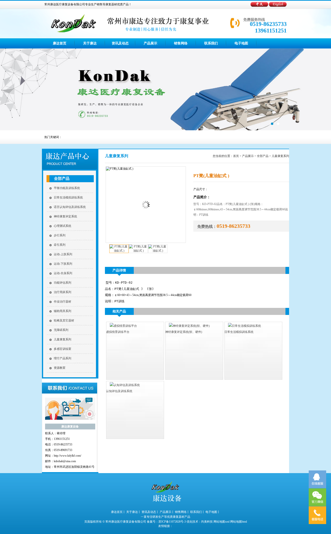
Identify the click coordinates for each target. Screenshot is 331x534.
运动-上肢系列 (63, 254)
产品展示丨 (167, 512)
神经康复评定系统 (65, 216)
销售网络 (181, 43)
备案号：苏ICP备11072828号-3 (166, 521)
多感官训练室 (62, 349)
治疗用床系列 (62, 292)
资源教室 (59, 368)
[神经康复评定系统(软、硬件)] (187, 326)
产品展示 (150, 43)
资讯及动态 (120, 43)
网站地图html (238, 521)
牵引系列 (59, 244)
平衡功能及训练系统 (67, 188)
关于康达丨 (133, 512)
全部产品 (62, 178)
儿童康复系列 (62, 339)
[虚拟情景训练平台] (121, 326)
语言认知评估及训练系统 (70, 207)
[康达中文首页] (260, 6)
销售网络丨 (182, 512)
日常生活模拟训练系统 (68, 197)
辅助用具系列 (62, 311)
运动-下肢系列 (63, 263)
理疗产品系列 (62, 358)
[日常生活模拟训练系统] (242, 326)
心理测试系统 (62, 226)
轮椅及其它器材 (64, 320)
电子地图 (241, 43)
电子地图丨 (212, 512)
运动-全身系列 (63, 273)
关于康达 (90, 43)
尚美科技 (207, 521)
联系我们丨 (197, 512)
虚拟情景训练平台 (117, 332)
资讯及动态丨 (150, 512)
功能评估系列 (62, 282)
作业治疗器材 (62, 301)
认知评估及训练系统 (119, 391)
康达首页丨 (118, 512)
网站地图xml (221, 521)
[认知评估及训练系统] (123, 385)
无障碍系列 (61, 330)
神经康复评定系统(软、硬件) (183, 332)
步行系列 (59, 235)
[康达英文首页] (278, 6)
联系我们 (211, 43)
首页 (236, 156)
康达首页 (59, 43)
